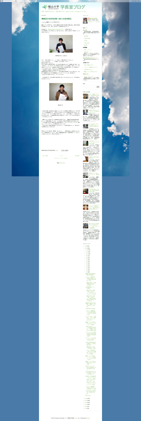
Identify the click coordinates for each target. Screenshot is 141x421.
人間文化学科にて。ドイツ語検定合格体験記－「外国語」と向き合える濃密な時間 (91, 328)
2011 (86, 408)
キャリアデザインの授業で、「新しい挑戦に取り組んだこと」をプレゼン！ (91, 318)
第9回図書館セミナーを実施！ (90, 287)
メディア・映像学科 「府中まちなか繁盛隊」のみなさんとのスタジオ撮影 (91, 352)
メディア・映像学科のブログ (90, 67)
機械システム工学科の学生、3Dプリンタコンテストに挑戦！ (91, 323)
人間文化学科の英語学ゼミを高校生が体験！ (91, 392)
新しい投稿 (45, 155)
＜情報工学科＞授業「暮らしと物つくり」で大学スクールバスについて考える (91, 292)
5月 (87, 264)
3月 (87, 267)
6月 (87, 261)
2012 (86, 406)
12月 (87, 249)
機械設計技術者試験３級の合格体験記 (56, 19)
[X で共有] (65, 150)
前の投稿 (77, 155)
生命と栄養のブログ (88, 65)
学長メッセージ (87, 49)
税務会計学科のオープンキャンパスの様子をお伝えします (94, 111)
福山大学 (85, 30)
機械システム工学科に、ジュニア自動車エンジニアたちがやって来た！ (91, 357)
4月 (87, 265)
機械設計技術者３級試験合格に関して (56, 29)
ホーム (61, 155)
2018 (86, 246)
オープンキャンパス (88, 76)
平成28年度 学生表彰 (90, 308)
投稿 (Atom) (62, 162)
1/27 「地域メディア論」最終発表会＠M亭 (94, 95)
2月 (87, 270)
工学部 (85, 40)
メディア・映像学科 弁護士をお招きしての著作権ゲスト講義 (91, 387)
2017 (86, 248)
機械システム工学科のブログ (90, 71)
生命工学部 (86, 43)
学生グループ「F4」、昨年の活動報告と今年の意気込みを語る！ (91, 367)
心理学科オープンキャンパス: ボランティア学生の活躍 (94, 142)
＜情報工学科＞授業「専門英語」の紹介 (91, 347)
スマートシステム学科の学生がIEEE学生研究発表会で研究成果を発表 (91, 334)
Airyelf (76, 418)
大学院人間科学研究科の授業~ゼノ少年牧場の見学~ (91, 344)
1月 (87, 272)
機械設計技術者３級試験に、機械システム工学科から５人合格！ (91, 304)
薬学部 (85, 45)
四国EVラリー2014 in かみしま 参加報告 (94, 174)
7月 (87, 259)
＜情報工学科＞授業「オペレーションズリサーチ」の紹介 (91, 383)
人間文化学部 (87, 38)
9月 (87, 255)
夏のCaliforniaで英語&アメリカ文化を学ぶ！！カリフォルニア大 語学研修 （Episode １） (94, 226)
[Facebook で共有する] (66, 150)
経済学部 (86, 36)
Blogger (88, 418)
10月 (87, 253)
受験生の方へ (86, 74)
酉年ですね (88, 395)
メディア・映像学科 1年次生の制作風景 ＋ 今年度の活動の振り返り (91, 312)
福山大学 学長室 (93, 18)
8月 (87, 257)
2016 (86, 398)
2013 (86, 404)
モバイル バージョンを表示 (61, 158)
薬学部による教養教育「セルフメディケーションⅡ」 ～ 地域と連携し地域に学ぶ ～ (91, 378)
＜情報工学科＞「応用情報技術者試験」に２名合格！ (91, 284)
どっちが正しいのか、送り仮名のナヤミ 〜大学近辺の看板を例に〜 (94, 125)
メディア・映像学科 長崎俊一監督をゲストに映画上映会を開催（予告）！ (91, 278)
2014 (86, 402)
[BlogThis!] (63, 150)
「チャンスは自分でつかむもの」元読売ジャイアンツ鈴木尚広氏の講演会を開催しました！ (94, 208)
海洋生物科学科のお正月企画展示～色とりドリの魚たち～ (91, 373)
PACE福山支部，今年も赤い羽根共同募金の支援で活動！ (94, 190)
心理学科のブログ (87, 69)
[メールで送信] (62, 150)
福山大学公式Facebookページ (90, 58)
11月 (87, 251)
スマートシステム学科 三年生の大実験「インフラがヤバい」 (91, 339)
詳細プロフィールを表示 (94, 21)
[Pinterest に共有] (67, 150)
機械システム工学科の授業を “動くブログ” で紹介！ (91, 363)
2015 (86, 400)
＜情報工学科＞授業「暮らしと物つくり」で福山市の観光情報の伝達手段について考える (91, 298)
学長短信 (85, 52)
